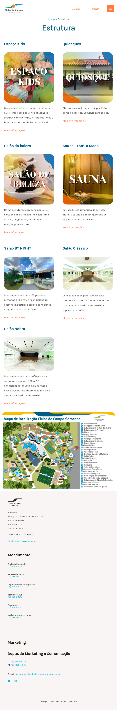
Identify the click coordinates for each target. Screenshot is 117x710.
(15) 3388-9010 (15, 617)
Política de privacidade (21, 540)
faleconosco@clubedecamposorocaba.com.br (38, 674)
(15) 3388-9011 (14, 607)
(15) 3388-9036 (15, 586)
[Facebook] (9, 681)
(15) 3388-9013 (15, 597)
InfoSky (95, 9)
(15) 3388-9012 (15, 566)
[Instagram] (15, 681)
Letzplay (75, 9)
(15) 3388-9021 (15, 576)
